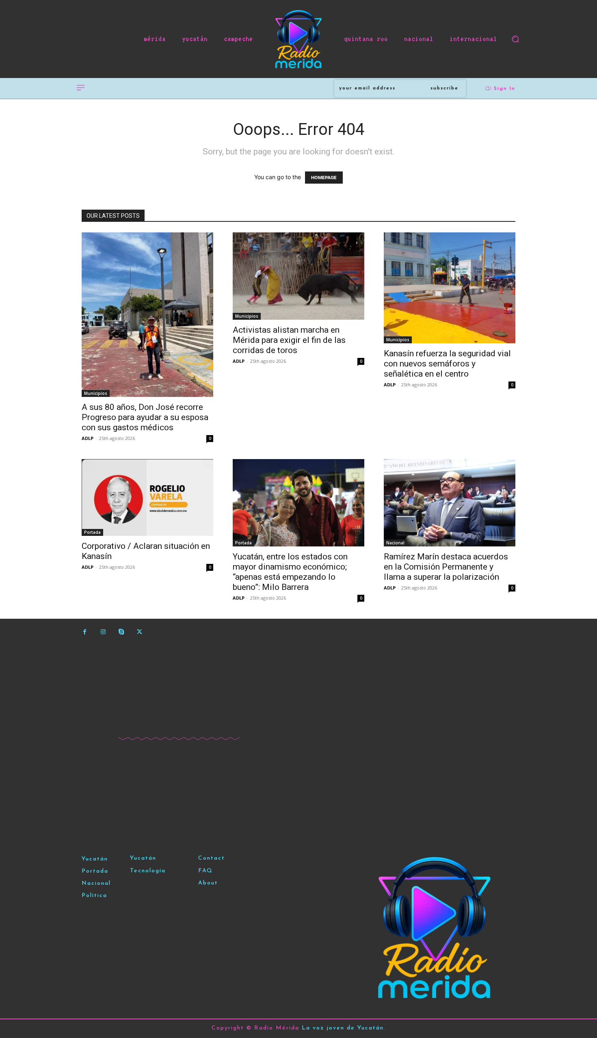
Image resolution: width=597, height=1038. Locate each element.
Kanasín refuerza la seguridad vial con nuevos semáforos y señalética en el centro (447, 364)
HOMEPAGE (324, 177)
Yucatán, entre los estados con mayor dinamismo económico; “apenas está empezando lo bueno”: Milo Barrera (290, 572)
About (208, 883)
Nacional (395, 543)
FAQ (205, 871)
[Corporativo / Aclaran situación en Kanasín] (147, 497)
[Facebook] (85, 632)
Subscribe (444, 88)
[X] (139, 632)
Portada (92, 532)
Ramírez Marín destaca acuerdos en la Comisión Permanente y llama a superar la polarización (446, 567)
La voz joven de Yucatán (343, 1028)
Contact (211, 858)
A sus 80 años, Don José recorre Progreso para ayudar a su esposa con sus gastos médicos (145, 417)
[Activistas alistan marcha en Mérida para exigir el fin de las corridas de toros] (298, 276)
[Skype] (121, 632)
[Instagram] (103, 632)
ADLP (87, 438)
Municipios (95, 393)
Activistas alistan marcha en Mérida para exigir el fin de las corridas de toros (289, 340)
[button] (515, 39)
